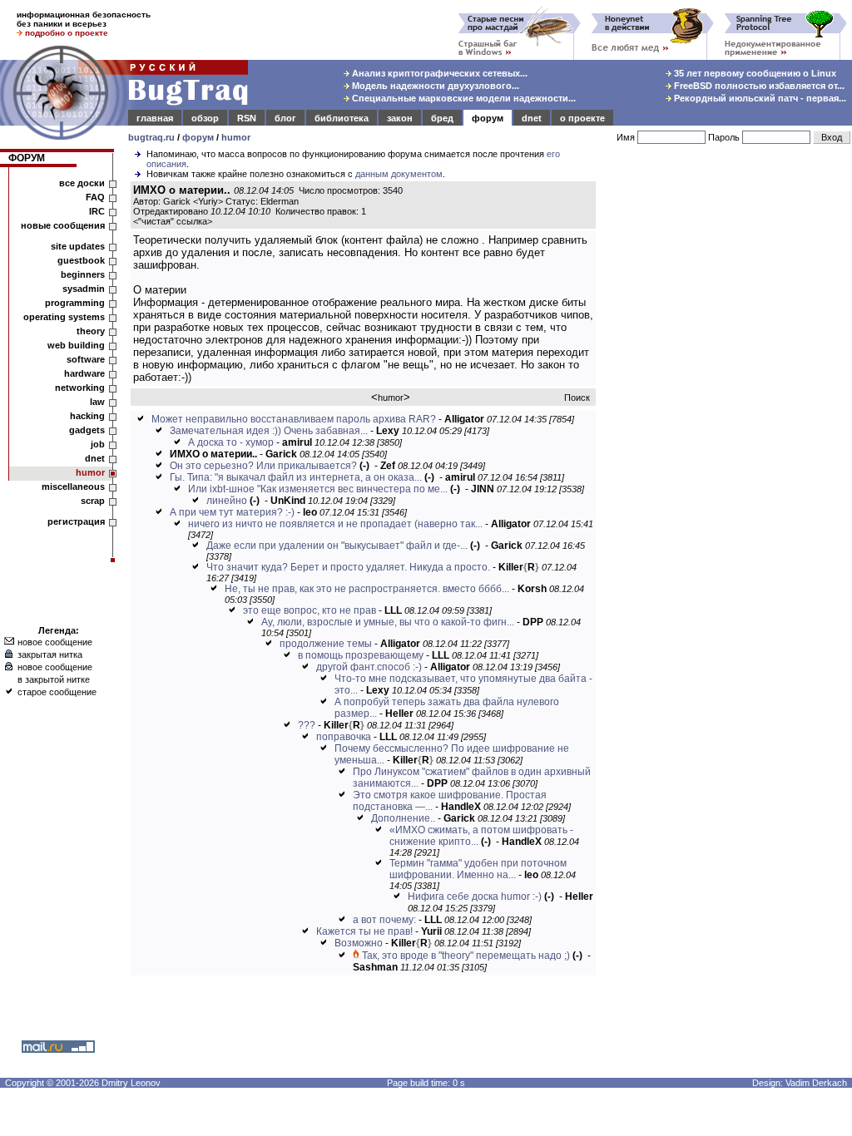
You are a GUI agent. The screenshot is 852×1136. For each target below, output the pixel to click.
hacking (87, 416)
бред (442, 118)
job (98, 444)
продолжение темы (326, 643)
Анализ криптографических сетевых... (438, 73)
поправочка (343, 737)
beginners (83, 274)
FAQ (95, 197)
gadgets (87, 430)
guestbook (81, 260)
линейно (226, 500)
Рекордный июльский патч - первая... (758, 98)
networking (80, 388)
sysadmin (83, 289)
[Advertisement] (727, 423)
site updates (78, 246)
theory (91, 331)
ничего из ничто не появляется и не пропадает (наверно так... (335, 524)
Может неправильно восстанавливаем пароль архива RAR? (293, 419)
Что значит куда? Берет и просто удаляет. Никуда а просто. (348, 567)
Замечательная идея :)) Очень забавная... (269, 431)
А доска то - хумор (231, 442)
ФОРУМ (26, 158)
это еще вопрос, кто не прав (309, 610)
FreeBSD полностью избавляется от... (758, 86)
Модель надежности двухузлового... (434, 86)
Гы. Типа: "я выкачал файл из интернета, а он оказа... (296, 477)
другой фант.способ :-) (369, 667)
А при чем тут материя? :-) (232, 512)
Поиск (577, 398)
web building (76, 345)
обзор (205, 118)
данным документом (399, 174)
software (86, 359)
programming (75, 303)
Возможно (358, 943)
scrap (93, 501)
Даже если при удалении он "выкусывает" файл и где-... (337, 545)
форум (487, 118)
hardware (84, 373)
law (97, 402)
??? (306, 725)
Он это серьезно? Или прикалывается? (263, 466)
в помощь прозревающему (361, 655)
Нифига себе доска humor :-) (475, 896)
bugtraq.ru (151, 137)
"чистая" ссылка (172, 221)
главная (154, 118)
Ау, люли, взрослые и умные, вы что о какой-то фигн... (387, 622)
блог (285, 118)
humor (235, 137)
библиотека (342, 118)
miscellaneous (73, 486)
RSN (246, 118)
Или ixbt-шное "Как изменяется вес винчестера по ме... (318, 489)
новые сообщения (63, 225)
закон (400, 118)
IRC (97, 211)
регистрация (76, 521)
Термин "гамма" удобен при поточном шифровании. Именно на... (478, 869)
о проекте (582, 118)
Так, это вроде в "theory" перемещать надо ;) (466, 955)
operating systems (64, 317)
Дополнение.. (403, 818)
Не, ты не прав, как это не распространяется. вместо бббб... (367, 589)
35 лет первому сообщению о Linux (753, 73)
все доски (82, 183)
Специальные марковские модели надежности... (462, 98)
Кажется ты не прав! (364, 931)
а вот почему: (384, 920)
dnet (532, 118)
